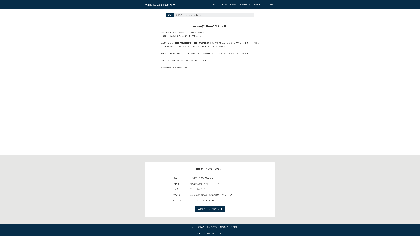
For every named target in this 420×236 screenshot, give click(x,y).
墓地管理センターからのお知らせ (188, 15)
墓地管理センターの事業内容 (209, 209)
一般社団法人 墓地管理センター (160, 4)
